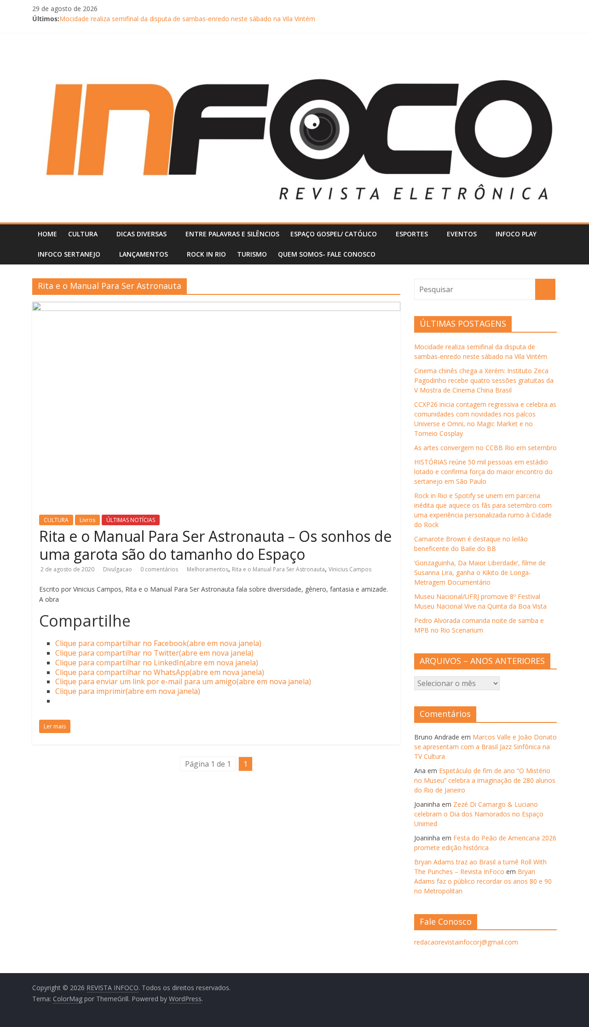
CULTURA (83, 233)
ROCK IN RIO (206, 254)
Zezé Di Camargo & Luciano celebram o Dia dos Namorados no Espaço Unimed (478, 814)
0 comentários (159, 569)
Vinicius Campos (350, 569)
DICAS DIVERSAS (141, 233)
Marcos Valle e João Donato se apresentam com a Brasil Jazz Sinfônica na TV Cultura (485, 747)
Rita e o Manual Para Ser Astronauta (278, 569)
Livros (87, 520)
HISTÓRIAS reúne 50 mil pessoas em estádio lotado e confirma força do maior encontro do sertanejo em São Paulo (483, 472)
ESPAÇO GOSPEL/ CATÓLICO (333, 233)
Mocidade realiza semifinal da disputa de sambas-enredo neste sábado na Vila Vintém (187, 18)
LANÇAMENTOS (143, 254)
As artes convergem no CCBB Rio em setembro (485, 447)
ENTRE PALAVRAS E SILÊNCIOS (232, 233)
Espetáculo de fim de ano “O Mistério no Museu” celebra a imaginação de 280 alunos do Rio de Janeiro (484, 780)
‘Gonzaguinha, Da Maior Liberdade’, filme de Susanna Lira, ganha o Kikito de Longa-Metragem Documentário (480, 572)
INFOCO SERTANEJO (69, 254)
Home (47, 233)
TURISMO (252, 254)
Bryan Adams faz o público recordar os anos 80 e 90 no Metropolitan (483, 881)
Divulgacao (118, 569)
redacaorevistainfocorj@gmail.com (466, 942)
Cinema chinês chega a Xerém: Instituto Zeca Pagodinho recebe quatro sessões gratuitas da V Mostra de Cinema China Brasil (484, 380)
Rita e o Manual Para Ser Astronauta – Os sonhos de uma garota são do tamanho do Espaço (215, 544)
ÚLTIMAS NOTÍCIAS (130, 520)
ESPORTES (412, 233)
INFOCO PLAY (516, 233)
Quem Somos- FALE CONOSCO (326, 254)
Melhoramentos (207, 569)
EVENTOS (462, 233)
